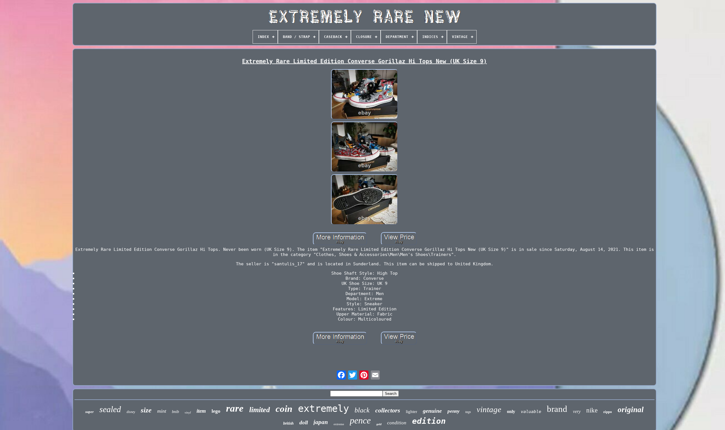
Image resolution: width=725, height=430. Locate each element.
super (89, 412)
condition (396, 422)
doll (303, 422)
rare (235, 408)
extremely (323, 408)
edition (429, 421)
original (631, 409)
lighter (411, 411)
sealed (110, 409)
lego (216, 411)
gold (378, 424)
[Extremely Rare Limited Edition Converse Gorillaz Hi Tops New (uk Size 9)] (364, 95)
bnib (175, 412)
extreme (339, 424)
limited (259, 410)
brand (557, 409)
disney (131, 412)
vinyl (188, 412)
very (577, 411)
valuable (531, 411)
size (146, 410)
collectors (387, 410)
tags (468, 412)
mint (161, 411)
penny (453, 411)
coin (284, 409)
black (362, 410)
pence (360, 420)
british (288, 423)
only (511, 411)
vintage (489, 409)
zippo (607, 412)
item (201, 411)
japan (321, 422)
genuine (432, 411)
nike (592, 410)
